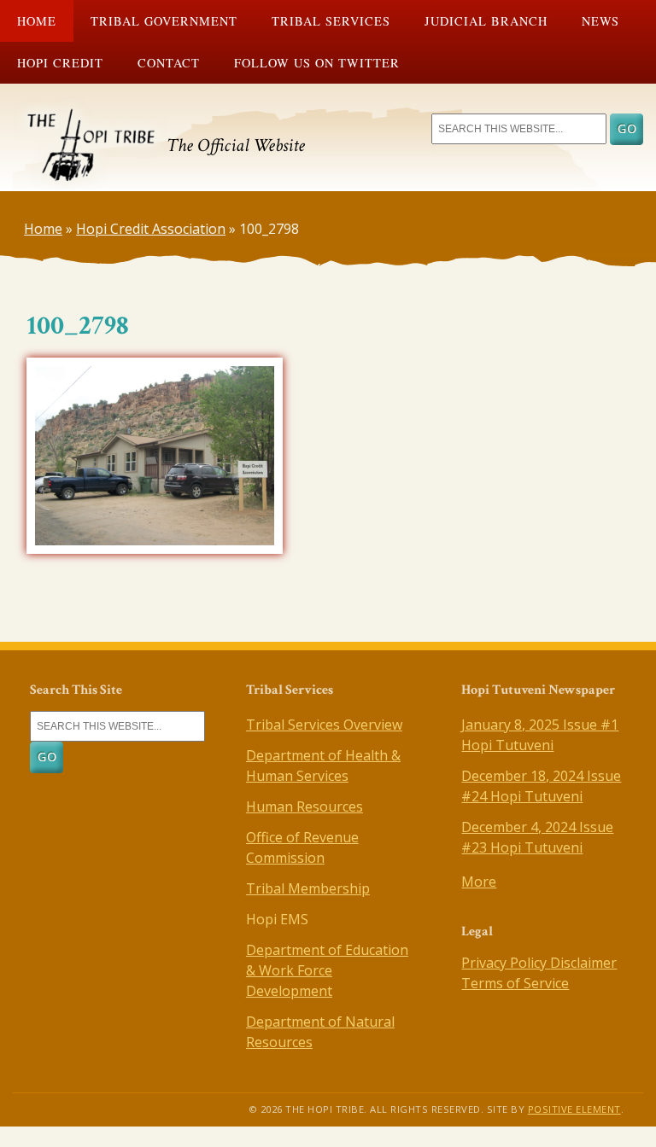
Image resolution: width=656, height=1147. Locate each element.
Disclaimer (583, 962)
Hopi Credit (60, 63)
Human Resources (304, 806)
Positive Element (574, 1109)
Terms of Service (515, 983)
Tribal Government (164, 21)
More (478, 881)
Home (36, 21)
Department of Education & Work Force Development (327, 970)
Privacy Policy (505, 962)
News (600, 21)
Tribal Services (331, 21)
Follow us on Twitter (317, 63)
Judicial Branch (486, 21)
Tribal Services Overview (324, 724)
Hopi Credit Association (151, 228)
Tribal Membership (308, 888)
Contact (169, 63)
